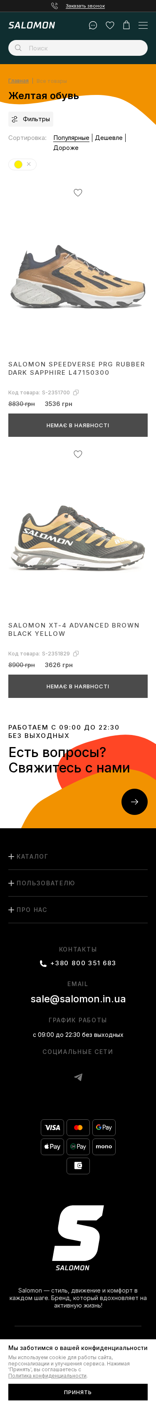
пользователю (46, 883)
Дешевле (109, 138)
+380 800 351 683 (83, 963)
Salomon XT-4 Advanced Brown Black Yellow (74, 629)
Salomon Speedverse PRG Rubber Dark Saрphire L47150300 (76, 368)
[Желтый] (29, 164)
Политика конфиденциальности (47, 1376)
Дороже (66, 148)
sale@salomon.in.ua (78, 998)
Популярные (71, 138)
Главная (18, 81)
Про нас (32, 910)
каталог (33, 856)
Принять (78, 1392)
